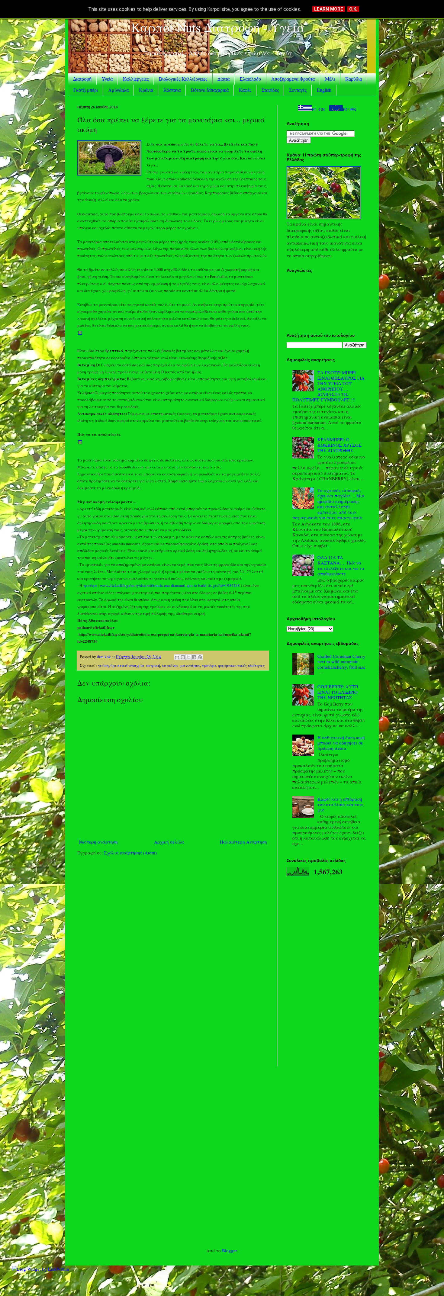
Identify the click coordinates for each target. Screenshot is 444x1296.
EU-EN (349, 109)
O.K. (353, 9)
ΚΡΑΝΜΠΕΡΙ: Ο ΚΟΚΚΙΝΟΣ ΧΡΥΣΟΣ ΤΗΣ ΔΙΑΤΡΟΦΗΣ (339, 444)
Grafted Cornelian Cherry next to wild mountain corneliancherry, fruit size (341, 661)
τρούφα (90, 585)
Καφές (245, 90)
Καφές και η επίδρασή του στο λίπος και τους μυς (340, 804)
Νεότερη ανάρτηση (98, 842)
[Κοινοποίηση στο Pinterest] (200, 657)
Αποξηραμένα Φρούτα (293, 79)
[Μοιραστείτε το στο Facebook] (194, 657)
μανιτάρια (190, 665)
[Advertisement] (173, 907)
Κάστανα (172, 90)
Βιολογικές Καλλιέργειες (183, 79)
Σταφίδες (270, 90)
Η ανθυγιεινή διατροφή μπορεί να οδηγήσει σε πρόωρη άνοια (341, 742)
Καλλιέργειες (136, 79)
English (324, 90)
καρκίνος (170, 665)
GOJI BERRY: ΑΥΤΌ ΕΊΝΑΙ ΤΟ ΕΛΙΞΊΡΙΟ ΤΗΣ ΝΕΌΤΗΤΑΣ (337, 691)
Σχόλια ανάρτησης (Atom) (130, 853)
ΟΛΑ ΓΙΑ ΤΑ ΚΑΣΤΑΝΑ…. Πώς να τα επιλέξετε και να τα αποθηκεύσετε (340, 565)
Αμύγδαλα (118, 90)
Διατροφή (82, 79)
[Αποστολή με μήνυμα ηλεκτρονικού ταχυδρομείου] (177, 657)
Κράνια (146, 90)
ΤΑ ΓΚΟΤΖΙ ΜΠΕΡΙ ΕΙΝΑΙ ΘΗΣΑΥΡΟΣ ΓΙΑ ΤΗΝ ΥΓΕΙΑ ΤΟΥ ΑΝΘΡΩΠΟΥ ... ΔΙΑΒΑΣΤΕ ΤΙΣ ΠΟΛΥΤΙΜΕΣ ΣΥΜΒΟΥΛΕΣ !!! (328, 386)
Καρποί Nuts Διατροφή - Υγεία (218, 27)
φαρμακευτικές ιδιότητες (241, 665)
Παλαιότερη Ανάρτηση (243, 842)
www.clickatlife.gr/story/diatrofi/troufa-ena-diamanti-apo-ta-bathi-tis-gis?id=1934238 (170, 585)
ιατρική (153, 665)
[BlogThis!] (183, 657)
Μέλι (330, 79)
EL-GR (318, 109)
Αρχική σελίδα (169, 842)
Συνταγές (298, 90)
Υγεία (107, 79)
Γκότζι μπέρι (85, 90)
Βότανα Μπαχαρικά (210, 90)
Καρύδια (353, 79)
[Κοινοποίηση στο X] (188, 657)
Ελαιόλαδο (250, 79)
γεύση (103, 665)
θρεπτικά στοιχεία (127, 665)
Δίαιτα (223, 79)
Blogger (229, 1250)
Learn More (328, 9)
